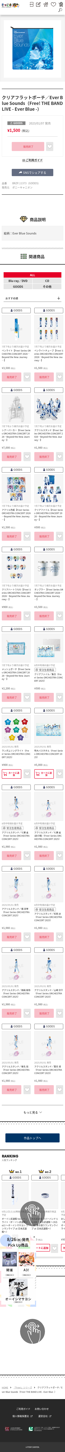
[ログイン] (31, 4)
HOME (5, 1387)
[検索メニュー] (60, 10)
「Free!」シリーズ (23, 1387)
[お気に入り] (53, 4)
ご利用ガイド (23, 1408)
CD (47, 281)
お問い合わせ (42, 1408)
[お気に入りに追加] (49, 146)
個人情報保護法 (20, 1416)
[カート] (60, 4)
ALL (32, 275)
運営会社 (43, 1416)
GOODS (18, 286)
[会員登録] (38, 4)
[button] (32, 172)
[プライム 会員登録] (45, 4)
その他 (47, 286)
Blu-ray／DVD (17, 281)
